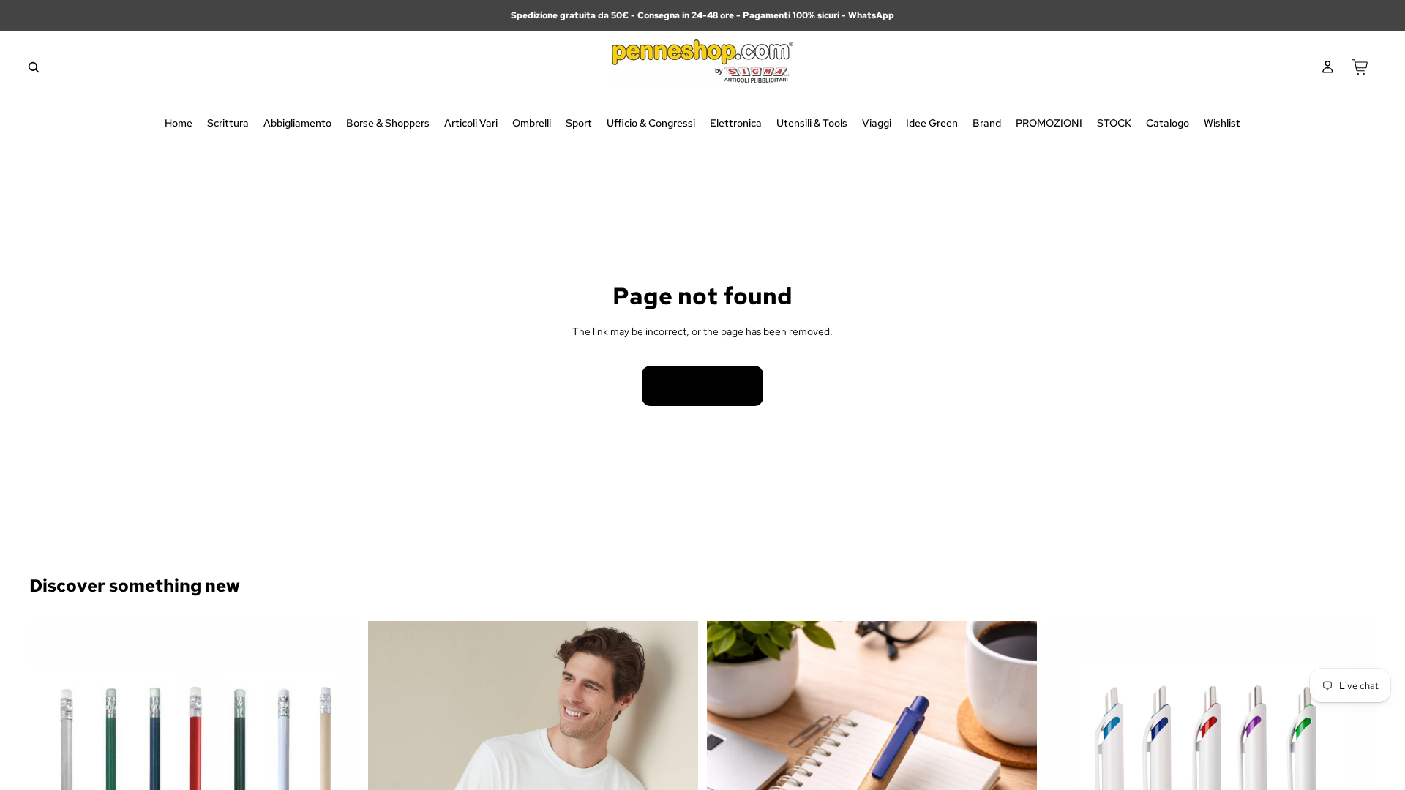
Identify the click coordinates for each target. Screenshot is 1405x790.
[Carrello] (1360, 67)
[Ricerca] (34, 67)
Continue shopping (702, 385)
